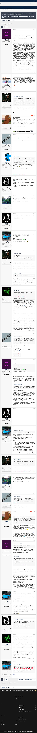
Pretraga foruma (10, 9)
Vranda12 (6, 84)
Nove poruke (4, 9)
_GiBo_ (6, 144)
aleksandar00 (6, 205)
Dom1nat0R (7, 241)
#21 (34, 540)
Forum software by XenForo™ (11, 731)
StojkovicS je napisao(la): (17, 384)
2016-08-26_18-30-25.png (18, 355)
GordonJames (4, 24)
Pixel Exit (23, 731)
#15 (34, 408)
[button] (19, 7)
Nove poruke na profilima (22, 719)
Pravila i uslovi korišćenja (19, 690)
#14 (34, 359)
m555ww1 (16, 724)
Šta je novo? (21, 715)
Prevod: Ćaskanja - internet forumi (28, 731)
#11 (34, 250)
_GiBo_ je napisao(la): (17, 273)
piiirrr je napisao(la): (16, 290)
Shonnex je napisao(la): (17, 336)
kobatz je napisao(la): (17, 253)
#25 (34, 661)
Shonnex (6, 465)
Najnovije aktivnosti (22, 721)
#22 (34, 591)
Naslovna (4, 7)
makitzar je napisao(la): (17, 664)
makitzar (6, 296)
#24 (34, 634)
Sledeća (6, 26)
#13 (34, 333)
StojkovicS (6, 186)
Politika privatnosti (25, 690)
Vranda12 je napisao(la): (17, 156)
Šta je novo (16, 7)
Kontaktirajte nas (12, 690)
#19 (34, 493)
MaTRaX (6, 162)
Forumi (9, 7)
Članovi (22, 7)
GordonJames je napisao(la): (18, 96)
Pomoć (30, 690)
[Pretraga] (35, 7)
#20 (34, 511)
